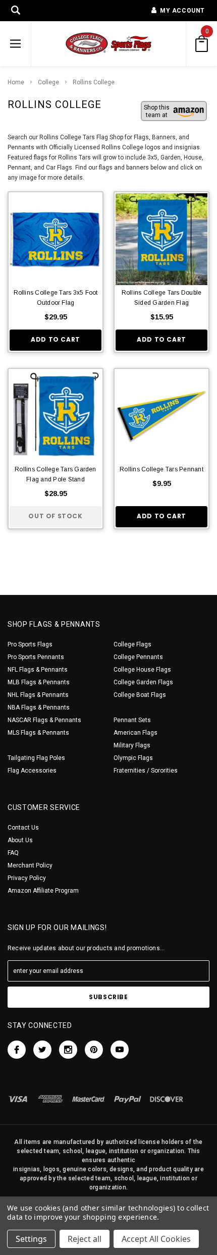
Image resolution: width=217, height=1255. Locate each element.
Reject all (84, 1238)
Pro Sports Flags (30, 644)
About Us (20, 840)
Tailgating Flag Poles (36, 757)
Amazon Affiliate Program (43, 890)
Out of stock (55, 516)
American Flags (135, 732)
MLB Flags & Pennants (39, 682)
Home (16, 82)
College (48, 82)
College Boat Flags (140, 694)
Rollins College (94, 82)
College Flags (132, 644)
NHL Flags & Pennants (38, 694)
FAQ (13, 852)
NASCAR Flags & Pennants (44, 720)
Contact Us (23, 827)
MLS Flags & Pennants (38, 732)
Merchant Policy (30, 865)
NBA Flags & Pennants (39, 707)
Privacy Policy (27, 878)
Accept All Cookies (156, 1238)
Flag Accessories (32, 770)
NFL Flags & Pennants (38, 669)
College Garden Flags (143, 682)
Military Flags (132, 745)
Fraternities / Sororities (146, 770)
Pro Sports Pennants (36, 657)
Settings (31, 1238)
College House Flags (142, 669)
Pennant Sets (132, 720)
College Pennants (138, 657)
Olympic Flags (133, 757)
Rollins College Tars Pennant (161, 469)
